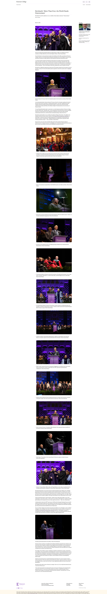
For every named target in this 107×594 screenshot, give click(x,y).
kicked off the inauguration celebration (62, 116)
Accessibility (68, 584)
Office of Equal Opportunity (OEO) (32, 593)
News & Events (19, 4)
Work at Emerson (81, 583)
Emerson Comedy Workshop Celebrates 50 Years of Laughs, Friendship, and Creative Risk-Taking (84, 41)
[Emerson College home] (29, 584)
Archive (84, 4)
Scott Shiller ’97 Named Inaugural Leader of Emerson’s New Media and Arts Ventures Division (84, 35)
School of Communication (45, 584)
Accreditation (81, 585)
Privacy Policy (68, 585)
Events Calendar (88, 4)
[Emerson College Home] (20, 1)
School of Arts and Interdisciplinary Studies (47, 585)
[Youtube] (18, 588)
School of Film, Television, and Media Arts (47, 583)
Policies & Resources (69, 583)
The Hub (80, 584)
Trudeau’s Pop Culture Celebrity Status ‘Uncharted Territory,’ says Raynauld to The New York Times (84, 32)
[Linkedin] (22, 588)
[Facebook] (20, 588)
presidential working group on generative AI (48, 510)
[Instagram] (17, 588)
